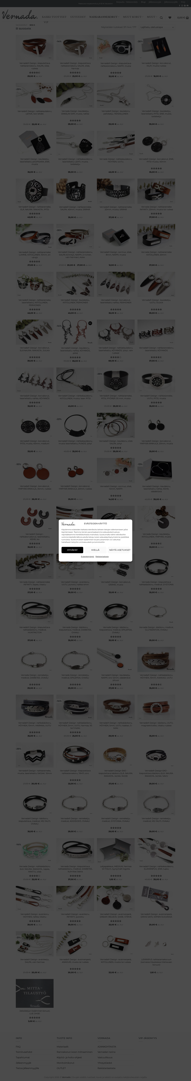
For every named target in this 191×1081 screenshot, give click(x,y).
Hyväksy (72, 550)
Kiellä (95, 550)
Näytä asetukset (119, 550)
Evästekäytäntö (87, 556)
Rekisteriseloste (102, 556)
